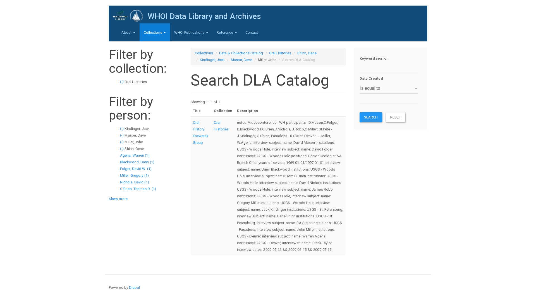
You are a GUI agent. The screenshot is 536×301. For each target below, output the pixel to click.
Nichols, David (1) (134, 182)
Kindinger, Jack (212, 60)
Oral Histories (280, 53)
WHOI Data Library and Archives (204, 16)
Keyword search (374, 58)
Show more (118, 199)
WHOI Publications (189, 32)
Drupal (134, 287)
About (127, 32)
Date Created (371, 78)
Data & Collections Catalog (241, 53)
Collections (153, 32)
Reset (395, 117)
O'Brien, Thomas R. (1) (138, 189)
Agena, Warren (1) (135, 155)
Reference (225, 32)
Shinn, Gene (307, 53)
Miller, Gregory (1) (134, 175)
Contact (251, 32)
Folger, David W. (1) (136, 169)
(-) (122, 82)
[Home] (130, 15)
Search (371, 117)
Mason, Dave (241, 60)
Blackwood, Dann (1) (137, 162)
